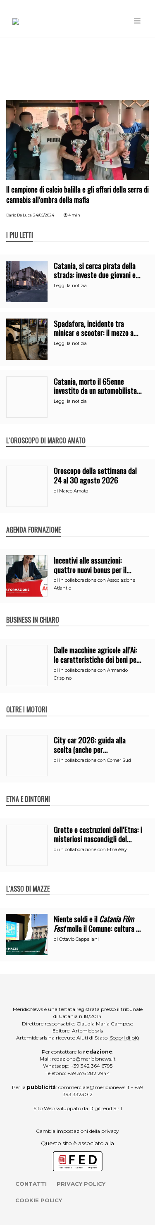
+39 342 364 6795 (91, 1066)
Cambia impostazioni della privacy (77, 1131)
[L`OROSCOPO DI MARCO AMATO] (46, 431)
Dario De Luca (19, 215)
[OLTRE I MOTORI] (26, 700)
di (56, 491)
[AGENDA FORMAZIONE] (33, 521)
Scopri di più (124, 1038)
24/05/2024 (43, 215)
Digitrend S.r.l (105, 1108)
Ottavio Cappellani (79, 939)
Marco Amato (73, 491)
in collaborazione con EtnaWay (93, 849)
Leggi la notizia (70, 285)
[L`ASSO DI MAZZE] (28, 880)
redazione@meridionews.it (84, 1059)
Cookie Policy (38, 1200)
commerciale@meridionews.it (94, 1087)
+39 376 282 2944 (88, 1073)
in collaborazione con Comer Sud (95, 760)
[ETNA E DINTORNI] (28, 790)
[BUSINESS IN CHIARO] (32, 611)
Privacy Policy (81, 1183)
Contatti (31, 1183)
